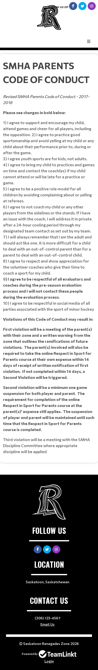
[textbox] (49, 256)
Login (49, 661)
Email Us (47, 624)
